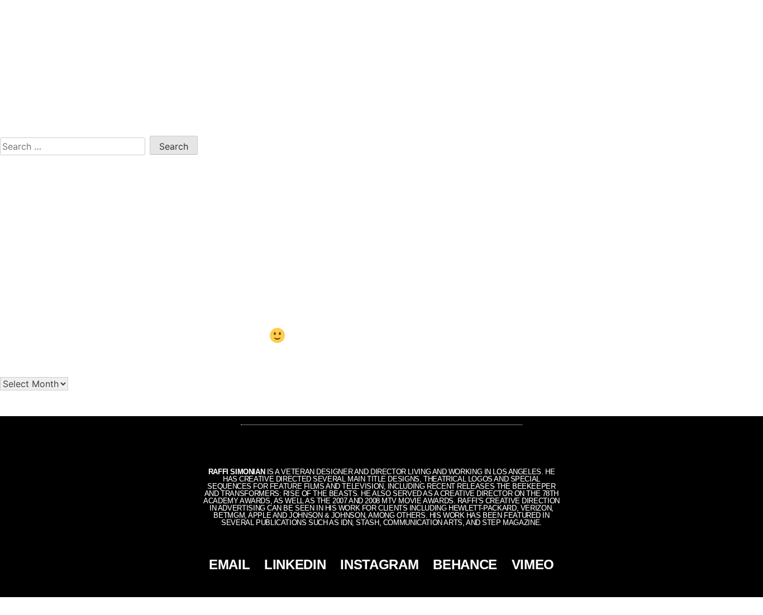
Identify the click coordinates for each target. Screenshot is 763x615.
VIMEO (533, 564)
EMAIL (229, 564)
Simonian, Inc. (363, 606)
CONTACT (706, 12)
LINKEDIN (295, 564)
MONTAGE (657, 12)
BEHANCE (465, 564)
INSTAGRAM (379, 564)
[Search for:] (75, 144)
